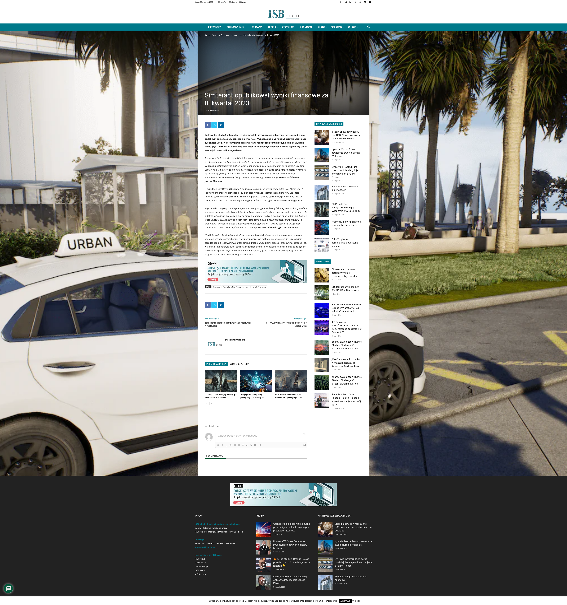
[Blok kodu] (247, 445)
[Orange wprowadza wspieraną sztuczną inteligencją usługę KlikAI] (263, 582)
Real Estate (336, 27)
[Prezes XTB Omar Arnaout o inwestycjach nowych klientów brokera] (263, 547)
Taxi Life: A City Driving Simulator (236, 287)
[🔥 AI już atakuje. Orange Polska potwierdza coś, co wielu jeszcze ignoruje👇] (263, 564)
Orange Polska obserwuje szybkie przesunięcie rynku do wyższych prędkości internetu (291, 527)
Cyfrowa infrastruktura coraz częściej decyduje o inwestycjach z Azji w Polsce (353, 562)
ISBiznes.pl (200, 570)
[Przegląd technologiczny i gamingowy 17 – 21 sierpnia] (256, 381)
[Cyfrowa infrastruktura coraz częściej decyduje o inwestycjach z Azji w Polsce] (322, 172)
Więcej (356, 600)
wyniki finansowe (259, 287)
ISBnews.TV (221, 2)
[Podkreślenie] (226, 445)
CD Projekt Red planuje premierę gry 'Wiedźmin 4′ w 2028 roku (345, 207)
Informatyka (214, 27)
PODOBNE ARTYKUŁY (216, 364)
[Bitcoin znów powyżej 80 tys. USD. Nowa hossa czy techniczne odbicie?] (322, 137)
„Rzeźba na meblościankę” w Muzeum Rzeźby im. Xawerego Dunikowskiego (346, 363)
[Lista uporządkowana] (235, 445)
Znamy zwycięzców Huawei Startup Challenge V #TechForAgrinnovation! (346, 345)
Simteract (216, 287)
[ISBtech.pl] (283, 14)
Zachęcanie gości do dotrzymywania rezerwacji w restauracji (228, 324)
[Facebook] (340, 2)
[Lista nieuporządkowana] (239, 445)
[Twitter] (365, 2)
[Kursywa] (222, 445)
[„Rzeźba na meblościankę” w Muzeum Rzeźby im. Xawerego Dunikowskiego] (322, 365)
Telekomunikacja (235, 27)
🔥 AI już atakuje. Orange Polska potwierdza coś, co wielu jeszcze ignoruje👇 (291, 562)
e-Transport (288, 27)
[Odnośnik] (251, 445)
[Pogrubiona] (218, 445)
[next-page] (211, 403)
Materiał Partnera (235, 339)
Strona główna (210, 35)
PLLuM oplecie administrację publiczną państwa (344, 242)
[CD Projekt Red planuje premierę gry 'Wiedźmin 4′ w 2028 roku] (221, 381)
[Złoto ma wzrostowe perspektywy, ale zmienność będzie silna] (322, 275)
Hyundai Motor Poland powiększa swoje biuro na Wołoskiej (345, 153)
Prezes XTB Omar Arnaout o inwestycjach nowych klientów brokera (290, 545)
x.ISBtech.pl (200, 574)
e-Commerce (306, 27)
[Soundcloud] (360, 2)
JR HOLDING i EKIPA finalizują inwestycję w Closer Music (286, 324)
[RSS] (355, 2)
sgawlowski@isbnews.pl (206, 547)
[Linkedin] (350, 2)
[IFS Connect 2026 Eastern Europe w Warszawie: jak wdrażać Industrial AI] (322, 310)
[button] (368, 27)
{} (255, 445)
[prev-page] (206, 403)
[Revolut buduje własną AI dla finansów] (322, 192)
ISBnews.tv (200, 562)
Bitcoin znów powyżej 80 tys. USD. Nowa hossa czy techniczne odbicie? (345, 135)
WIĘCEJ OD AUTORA (239, 364)
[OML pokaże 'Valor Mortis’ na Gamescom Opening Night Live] (291, 381)
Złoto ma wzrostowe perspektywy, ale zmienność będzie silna (344, 273)
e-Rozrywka (256, 27)
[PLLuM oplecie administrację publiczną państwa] (322, 245)
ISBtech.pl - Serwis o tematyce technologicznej (217, 524)
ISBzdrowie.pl (201, 566)
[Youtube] (370, 2)
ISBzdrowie (233, 2)
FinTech (272, 27)
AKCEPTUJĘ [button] (345, 601)
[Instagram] (345, 2)
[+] (259, 445)
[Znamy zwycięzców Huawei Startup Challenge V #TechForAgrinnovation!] (322, 347)
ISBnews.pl (200, 559)
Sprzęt (321, 27)
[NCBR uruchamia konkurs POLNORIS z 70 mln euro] (322, 292)
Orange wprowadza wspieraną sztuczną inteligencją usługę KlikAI (290, 580)
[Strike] (231, 445)
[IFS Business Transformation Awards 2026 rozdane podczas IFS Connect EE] (322, 327)
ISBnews (242, 2)
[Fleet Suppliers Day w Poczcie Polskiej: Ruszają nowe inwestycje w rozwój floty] (322, 400)
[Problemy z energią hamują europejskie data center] (322, 227)
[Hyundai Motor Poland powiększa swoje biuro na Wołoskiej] (322, 155)
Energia (352, 27)
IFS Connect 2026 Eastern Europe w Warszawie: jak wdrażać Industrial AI (346, 308)
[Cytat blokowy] (243, 445)
